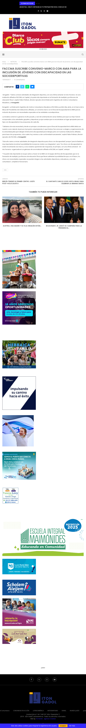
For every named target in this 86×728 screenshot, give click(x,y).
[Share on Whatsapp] (27, 86)
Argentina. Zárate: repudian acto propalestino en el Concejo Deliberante (46, 3)
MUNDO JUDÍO (74, 711)
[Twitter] (41, 11)
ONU (5, 170)
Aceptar (63, 726)
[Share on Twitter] (22, 86)
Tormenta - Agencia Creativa (46, 719)
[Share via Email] (32, 86)
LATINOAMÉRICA (38, 711)
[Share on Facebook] (17, 86)
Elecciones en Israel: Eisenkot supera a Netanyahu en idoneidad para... (44, 7)
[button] (37, 3)
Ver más (72, 726)
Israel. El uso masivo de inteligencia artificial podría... (63, 227)
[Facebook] (38, 11)
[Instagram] (44, 11)
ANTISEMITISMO (52, 711)
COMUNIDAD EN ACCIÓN (21, 711)
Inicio (4, 62)
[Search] (82, 54)
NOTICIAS (14, 62)
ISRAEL (64, 711)
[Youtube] (47, 11)
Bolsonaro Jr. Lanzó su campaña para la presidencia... (22, 227)
